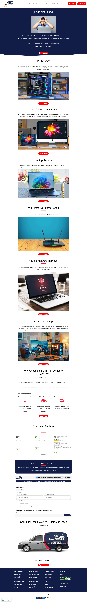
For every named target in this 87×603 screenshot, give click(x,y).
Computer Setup (32, 584)
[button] (72, 3)
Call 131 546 (82, 3)
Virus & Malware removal (34, 574)
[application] (31, 4)
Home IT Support (32, 586)
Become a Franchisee (49, 587)
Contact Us (47, 586)
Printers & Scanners (33, 577)
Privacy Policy (38, 594)
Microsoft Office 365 (33, 587)
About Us (46, 584)
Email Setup (31, 576)
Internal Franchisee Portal (54, 594)
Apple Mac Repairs (17, 574)
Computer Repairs (17, 576)
